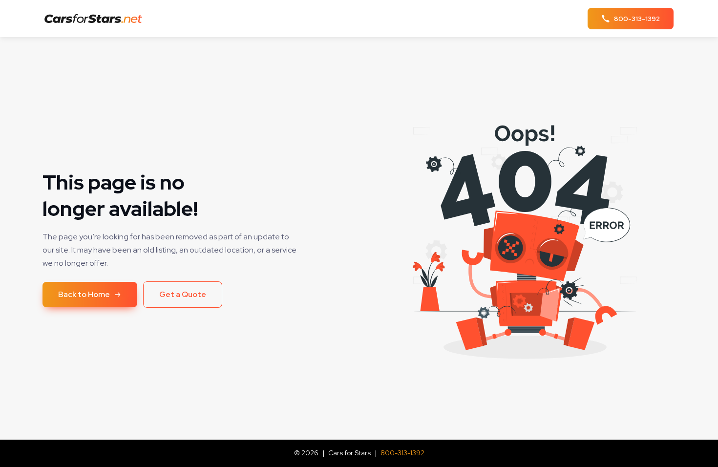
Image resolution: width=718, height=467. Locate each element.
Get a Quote (182, 294)
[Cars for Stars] (96, 18)
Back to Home (84, 294)
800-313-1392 (402, 452)
